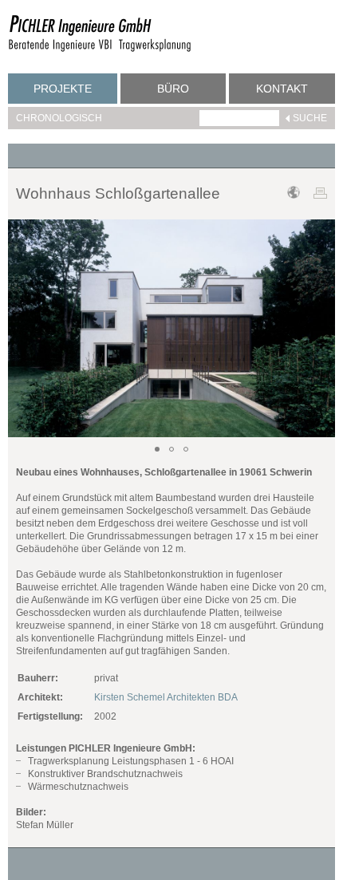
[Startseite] (99, 49)
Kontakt (282, 88)
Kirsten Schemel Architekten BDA (166, 697)
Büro (173, 88)
